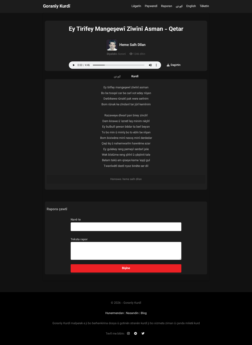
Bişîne (126, 268)
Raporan (166, 6)
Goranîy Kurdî (56, 6)
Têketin (204, 6)
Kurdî (134, 76)
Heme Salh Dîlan (132, 45)
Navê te (76, 220)
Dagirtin (175, 65)
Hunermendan (114, 313)
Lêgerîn (136, 6)
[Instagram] (128, 334)
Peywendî (151, 6)
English (191, 6)
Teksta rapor (79, 239)
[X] (143, 334)
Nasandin (132, 313)
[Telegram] (135, 334)
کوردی (179, 6)
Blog (144, 313)
